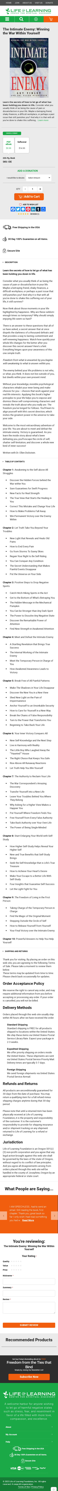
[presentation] (3, 1215)
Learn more (43, 120)
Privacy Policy (37, 1487)
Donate (49, 2)
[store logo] (29, 11)
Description (11, 262)
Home (9, 2)
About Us (27, 2)
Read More (28, 1220)
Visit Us (38, 2)
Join (17, 2)
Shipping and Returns (16, 951)
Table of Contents (15, 461)
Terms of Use (24, 1487)
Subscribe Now (29, 1377)
